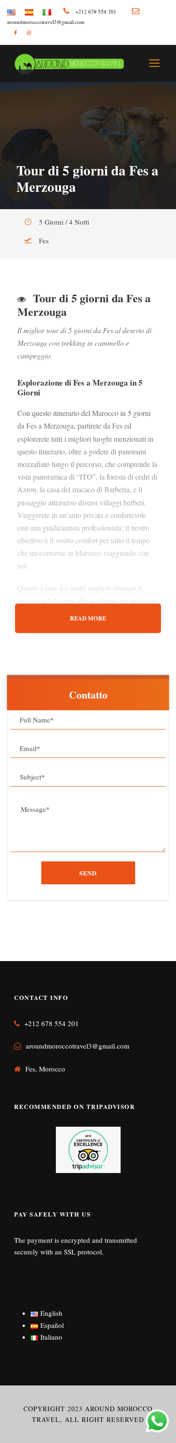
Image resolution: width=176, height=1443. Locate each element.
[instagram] (29, 32)
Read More (88, 618)
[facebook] (15, 32)
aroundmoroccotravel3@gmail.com (78, 1045)
